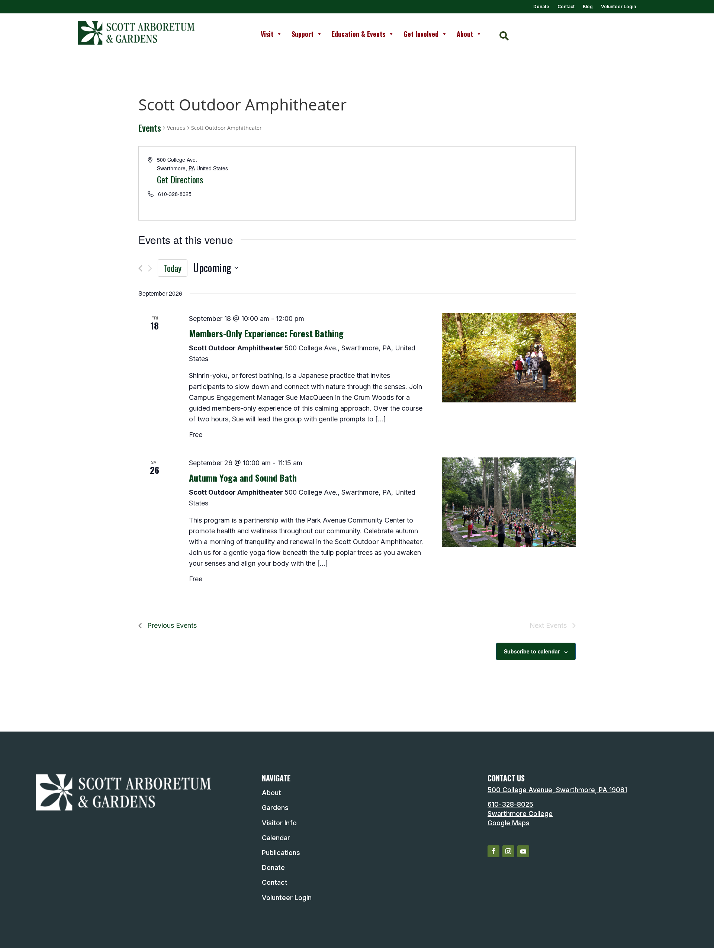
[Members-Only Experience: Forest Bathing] (509, 357)
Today (172, 267)
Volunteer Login (618, 6)
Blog (588, 6)
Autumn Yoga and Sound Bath (243, 477)
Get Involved (420, 34)
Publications (281, 853)
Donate (541, 6)
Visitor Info (279, 823)
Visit (267, 34)
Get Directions (180, 179)
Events (149, 128)
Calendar (276, 838)
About (465, 34)
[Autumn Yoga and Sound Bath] (509, 502)
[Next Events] (150, 268)
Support (302, 34)
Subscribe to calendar (532, 651)
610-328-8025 (510, 804)
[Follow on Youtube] (523, 851)
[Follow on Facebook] (493, 851)
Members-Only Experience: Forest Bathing (266, 333)
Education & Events (358, 34)
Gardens (275, 808)
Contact (566, 6)
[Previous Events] (140, 268)
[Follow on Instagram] (508, 851)
